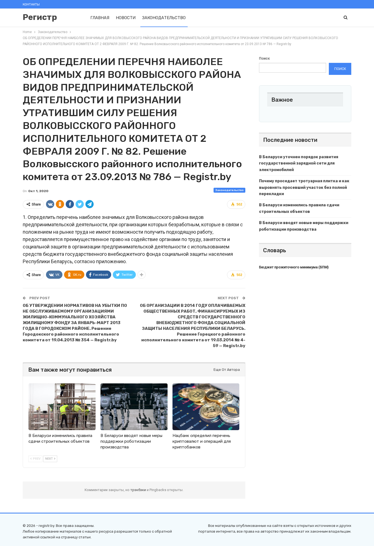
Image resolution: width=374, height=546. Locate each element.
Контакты (31, 4)
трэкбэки (138, 490)
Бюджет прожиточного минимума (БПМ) (294, 267)
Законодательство (164, 17)
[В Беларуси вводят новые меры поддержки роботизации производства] (134, 406)
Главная (99, 17)
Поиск (264, 58)
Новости (126, 17)
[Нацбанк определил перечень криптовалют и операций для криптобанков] (206, 406)
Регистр (40, 17)
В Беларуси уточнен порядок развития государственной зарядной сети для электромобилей (298, 163)
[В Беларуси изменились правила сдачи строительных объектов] (62, 406)
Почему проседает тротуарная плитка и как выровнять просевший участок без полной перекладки (304, 187)
